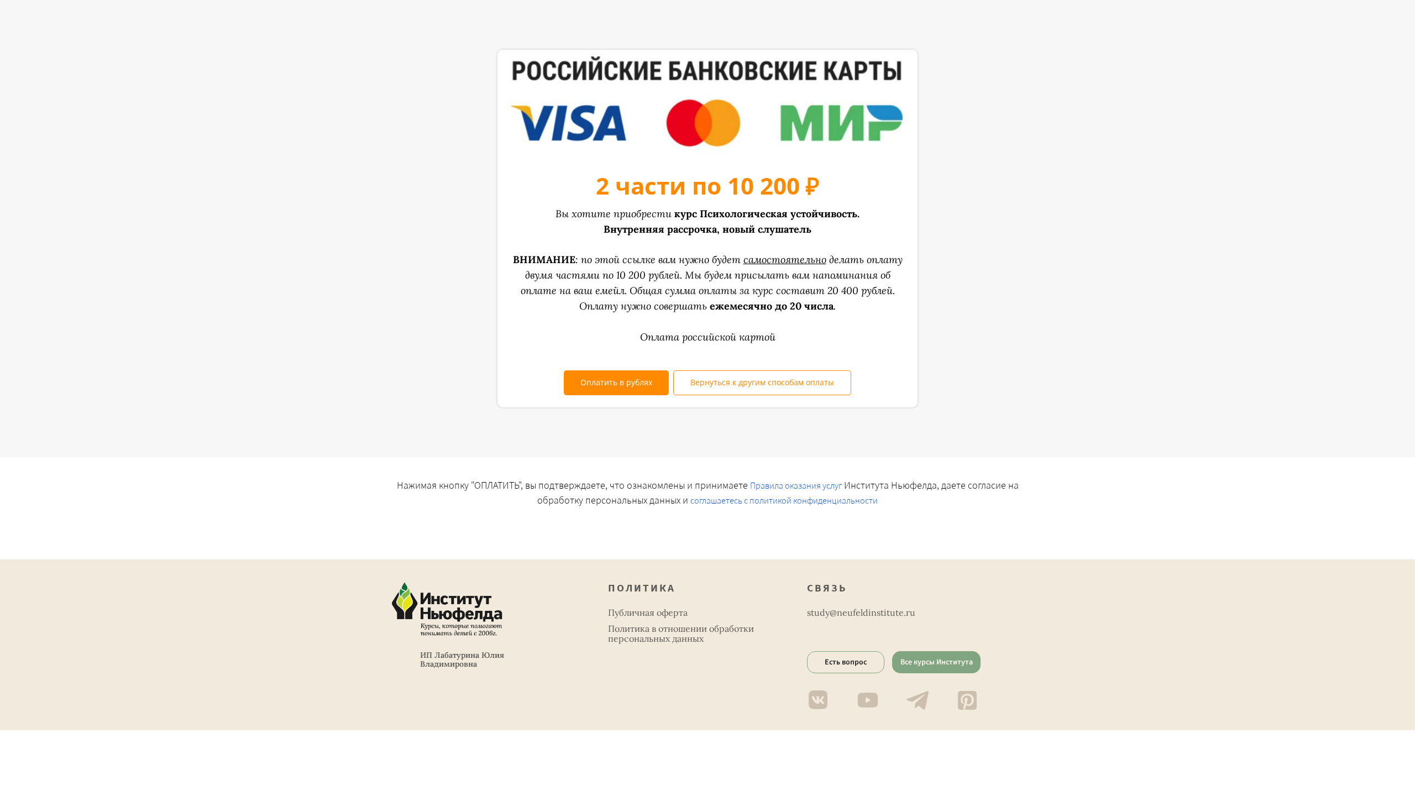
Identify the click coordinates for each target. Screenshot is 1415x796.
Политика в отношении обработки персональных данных (681, 633)
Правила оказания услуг (796, 486)
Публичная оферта (648, 612)
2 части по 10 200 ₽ (707, 185)
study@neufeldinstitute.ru (861, 612)
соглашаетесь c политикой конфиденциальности (784, 501)
